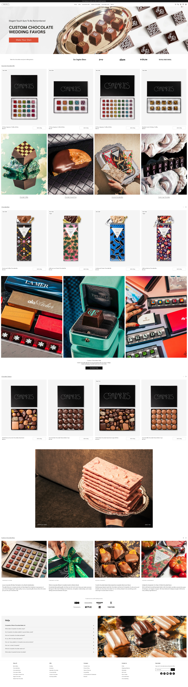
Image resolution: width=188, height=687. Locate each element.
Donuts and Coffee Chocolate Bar (10, 268)
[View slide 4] (94, 30)
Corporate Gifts (86, 4)
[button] (185, 51)
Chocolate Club (105, 4)
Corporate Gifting (7, 580)
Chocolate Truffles (17, 672)
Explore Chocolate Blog (8, 537)
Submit (173, 669)
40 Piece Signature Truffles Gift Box (103, 127)
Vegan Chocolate (17, 676)
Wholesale (124, 670)
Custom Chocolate (95, 4)
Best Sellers (15, 666)
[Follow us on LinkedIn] (174, 673)
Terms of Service (87, 670)
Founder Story (87, 666)
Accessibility (86, 672)
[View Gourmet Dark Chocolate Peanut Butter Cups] (70, 408)
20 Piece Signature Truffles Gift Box (10, 127)
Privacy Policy (87, 668)
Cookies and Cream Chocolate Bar (103, 268)
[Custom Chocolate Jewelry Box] (94, 317)
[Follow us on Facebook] (161, 673)
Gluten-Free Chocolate (18, 678)
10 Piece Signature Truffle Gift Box (57, 127)
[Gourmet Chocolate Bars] (117, 164)
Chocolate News (125, 676)
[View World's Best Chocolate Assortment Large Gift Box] (117, 408)
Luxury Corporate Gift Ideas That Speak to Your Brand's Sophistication (18, 585)
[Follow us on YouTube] (167, 673)
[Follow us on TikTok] (170, 673)
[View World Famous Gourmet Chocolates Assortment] (24, 408)
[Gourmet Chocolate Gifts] (24, 164)
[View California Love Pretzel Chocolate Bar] (70, 238)
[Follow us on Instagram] (164, 673)
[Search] (175, 4)
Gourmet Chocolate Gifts (8, 66)
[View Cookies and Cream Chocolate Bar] (117, 238)
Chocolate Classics (6, 376)
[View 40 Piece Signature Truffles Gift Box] (117, 97)
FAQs (123, 666)
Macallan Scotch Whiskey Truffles (150, 127)
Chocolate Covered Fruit (18, 674)
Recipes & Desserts (100, 580)
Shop (75, 4)
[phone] (178, 4)
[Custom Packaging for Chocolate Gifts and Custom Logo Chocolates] (31, 317)
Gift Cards (124, 672)
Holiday (51, 666)
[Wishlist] (183, 4)
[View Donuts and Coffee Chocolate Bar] (24, 238)
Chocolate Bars (5, 207)
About (112, 4)
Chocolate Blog (125, 678)
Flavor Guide (124, 674)
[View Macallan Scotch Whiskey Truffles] (164, 97)
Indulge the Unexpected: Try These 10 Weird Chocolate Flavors (156, 585)
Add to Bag (39, 269)
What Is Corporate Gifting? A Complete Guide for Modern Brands (64, 585)
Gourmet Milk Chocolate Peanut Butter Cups (152, 437)
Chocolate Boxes (16, 670)
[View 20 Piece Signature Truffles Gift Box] (24, 97)
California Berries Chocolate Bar (149, 268)
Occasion (51, 668)
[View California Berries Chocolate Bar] (164, 238)
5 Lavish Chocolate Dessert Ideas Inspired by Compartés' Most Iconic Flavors (113, 585)
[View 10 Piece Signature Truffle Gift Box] (70, 97)
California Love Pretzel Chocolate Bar (57, 268)
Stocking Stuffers (53, 676)
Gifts (79, 4)
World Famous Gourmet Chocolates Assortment (13, 437)
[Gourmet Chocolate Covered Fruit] (70, 164)
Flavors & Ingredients (148, 580)
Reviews (85, 676)
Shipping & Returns (126, 668)
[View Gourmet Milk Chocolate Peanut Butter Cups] (164, 408)
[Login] (180, 4)
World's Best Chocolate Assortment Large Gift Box (106, 437)
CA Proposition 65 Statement (90, 674)
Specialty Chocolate (53, 670)
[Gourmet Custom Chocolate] (164, 164)
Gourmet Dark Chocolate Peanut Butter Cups (59, 437)
